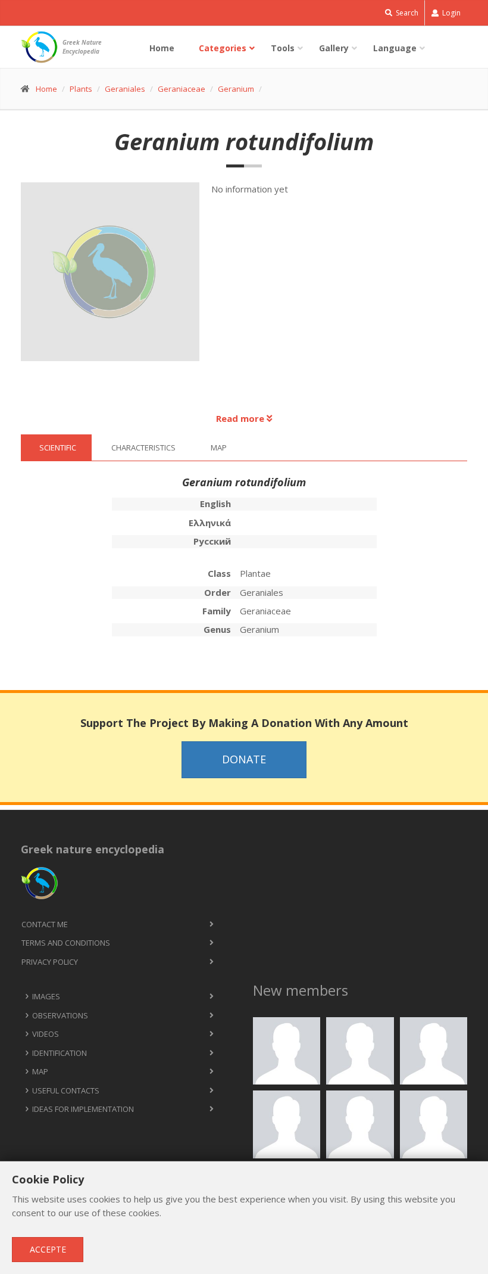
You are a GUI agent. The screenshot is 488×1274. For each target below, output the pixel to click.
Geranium (236, 88)
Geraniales (125, 88)
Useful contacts (65, 1090)
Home (161, 48)
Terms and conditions (65, 942)
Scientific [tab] (57, 447)
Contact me (44, 924)
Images (46, 996)
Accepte (48, 1249)
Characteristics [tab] (143, 447)
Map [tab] (219, 447)
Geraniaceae (181, 88)
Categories (222, 48)
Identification (59, 1053)
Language (395, 48)
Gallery (334, 48)
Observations (60, 1015)
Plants (81, 88)
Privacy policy (49, 961)
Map (40, 1071)
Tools (283, 48)
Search (406, 13)
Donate (244, 759)
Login (450, 13)
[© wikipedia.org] (116, 278)
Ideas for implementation (83, 1109)
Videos (45, 1033)
